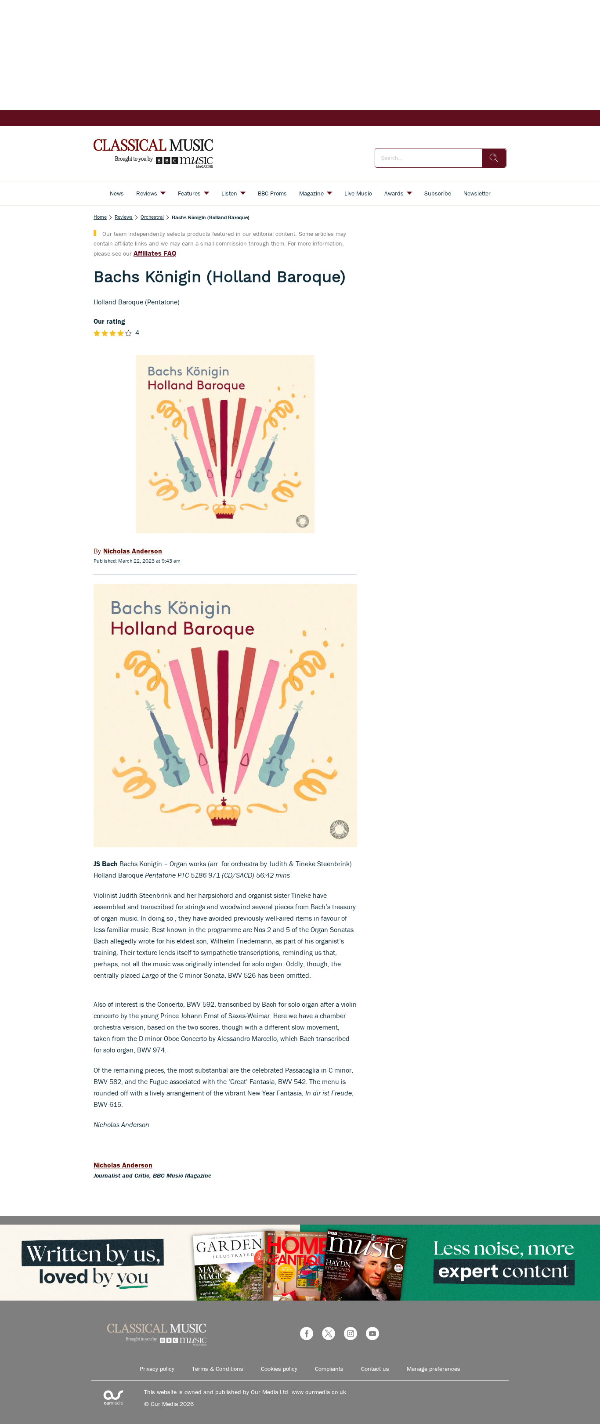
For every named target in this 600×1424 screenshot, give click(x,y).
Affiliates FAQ (155, 253)
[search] (494, 158)
